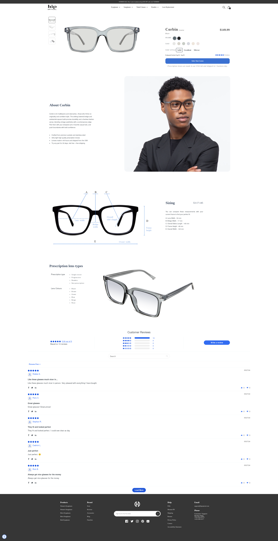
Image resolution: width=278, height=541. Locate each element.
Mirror (197, 50)
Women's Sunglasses (66, 509)
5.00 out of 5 (67, 341)
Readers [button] (154, 7)
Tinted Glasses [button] (141, 7)
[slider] (33, 370)
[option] (101, 36)
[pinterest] (142, 521)
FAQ (169, 506)
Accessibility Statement (174, 527)
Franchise (90, 520)
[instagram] (137, 521)
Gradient (187, 50)
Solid (179, 50)
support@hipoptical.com (201, 506)
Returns (170, 516)
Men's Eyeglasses (65, 513)
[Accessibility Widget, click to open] (4, 536)
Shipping (170, 513)
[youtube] (148, 521)
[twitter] (132, 521)
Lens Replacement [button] (168, 7)
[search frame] (224, 7)
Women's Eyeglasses (66, 506)
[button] (219, 55)
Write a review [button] (217, 342)
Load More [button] (139, 490)
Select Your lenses (198, 61)
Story (88, 506)
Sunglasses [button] (127, 7)
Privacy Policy (172, 520)
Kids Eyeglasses (65, 520)
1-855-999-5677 (199, 519)
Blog (88, 516)
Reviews (89, 509)
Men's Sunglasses (65, 516)
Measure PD (171, 509)
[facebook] (126, 521)
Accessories (90, 513)
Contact (170, 523)
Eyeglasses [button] (114, 7)
